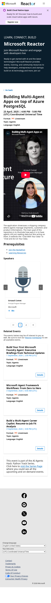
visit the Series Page (31, 466)
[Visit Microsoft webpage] (9, 3)
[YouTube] (24, 524)
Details (40, 375)
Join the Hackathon (17, 250)
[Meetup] (24, 506)
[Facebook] (24, 497)
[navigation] (13, 325)
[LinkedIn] (24, 533)
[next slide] (41, 287)
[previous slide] (6, 287)
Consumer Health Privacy (16, 579)
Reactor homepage (33, 337)
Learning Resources (17, 253)
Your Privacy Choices (19, 576)
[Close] (48, 10)
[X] (24, 515)
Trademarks (10, 563)
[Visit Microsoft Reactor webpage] (28, 3)
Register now (13, 22)
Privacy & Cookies (13, 567)
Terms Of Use (11, 570)
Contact (8, 560)
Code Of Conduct (12, 573)
